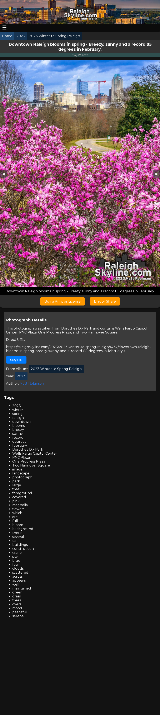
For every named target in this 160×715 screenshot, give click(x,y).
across (17, 576)
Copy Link (16, 359)
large (16, 485)
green (17, 592)
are (15, 517)
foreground (22, 493)
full (15, 521)
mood (17, 608)
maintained (21, 588)
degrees (19, 442)
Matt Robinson (32, 383)
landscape (20, 473)
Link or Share (105, 301)
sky (15, 557)
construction (23, 549)
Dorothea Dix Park (76, 328)
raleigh (18, 418)
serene (18, 616)
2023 (16, 406)
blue (16, 561)
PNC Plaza (28, 332)
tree (15, 489)
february (19, 446)
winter (17, 410)
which (17, 513)
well (15, 584)
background (22, 529)
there (17, 533)
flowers (18, 509)
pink (16, 501)
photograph (22, 477)
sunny (17, 434)
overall (18, 604)
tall (15, 541)
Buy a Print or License (62, 301)
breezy (18, 430)
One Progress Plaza (54, 332)
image (17, 469)
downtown (21, 422)
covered (19, 497)
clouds (18, 568)
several (18, 537)
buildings (20, 545)
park (16, 481)
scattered (20, 572)
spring (17, 414)
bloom (17, 525)
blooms (18, 426)
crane (17, 553)
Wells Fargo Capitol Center (34, 453)
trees (16, 600)
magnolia (20, 505)
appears (19, 580)
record (18, 438)
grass (16, 596)
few (15, 565)
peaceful (19, 612)
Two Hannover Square (99, 332)
